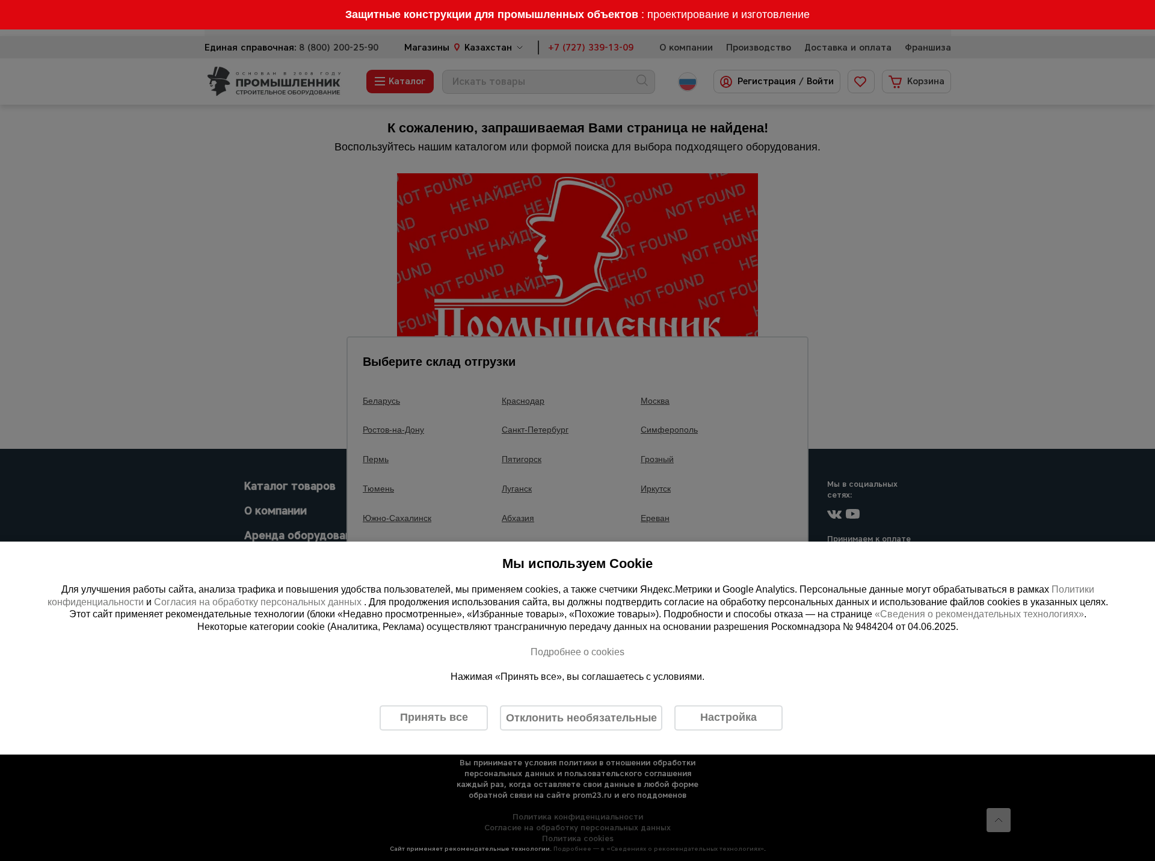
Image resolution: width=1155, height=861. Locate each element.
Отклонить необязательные (581, 718)
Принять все (434, 717)
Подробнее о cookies (577, 652)
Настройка (728, 717)
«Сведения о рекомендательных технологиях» (979, 614)
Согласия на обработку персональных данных (259, 602)
